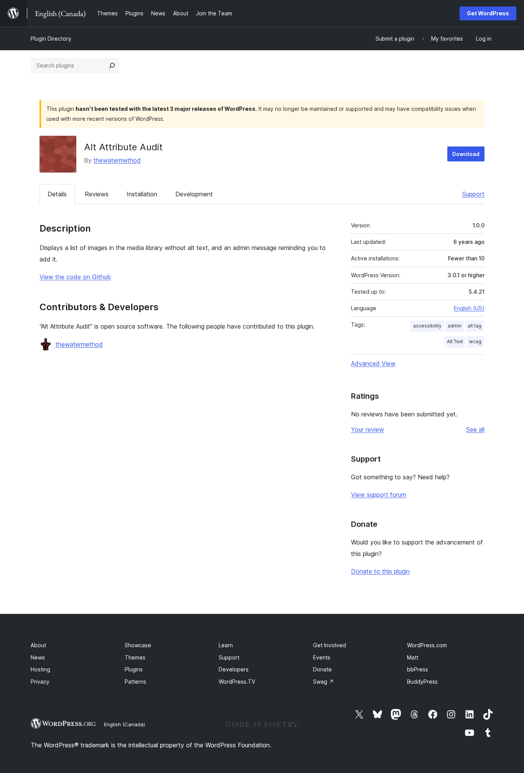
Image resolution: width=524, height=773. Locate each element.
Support (473, 194)
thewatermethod (117, 160)
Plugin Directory (51, 38)
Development (194, 194)
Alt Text (455, 341)
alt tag (474, 326)
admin (454, 326)
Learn (226, 645)
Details (57, 194)
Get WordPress (488, 13)
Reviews (97, 194)
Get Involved (329, 645)
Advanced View (373, 363)
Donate (322, 669)
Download (466, 154)
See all (475, 429)
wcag (475, 341)
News (38, 657)
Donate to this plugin (380, 571)
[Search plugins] (112, 65)
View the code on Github (75, 277)
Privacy (40, 681)
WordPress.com (427, 645)
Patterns (135, 681)
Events (321, 657)
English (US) (469, 308)
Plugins (134, 669)
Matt (413, 657)
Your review (367, 429)
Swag (323, 681)
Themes (135, 657)
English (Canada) (124, 724)
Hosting (40, 669)
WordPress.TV (237, 681)
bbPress (417, 669)
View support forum (378, 494)
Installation (142, 194)
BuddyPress (422, 681)
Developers (234, 669)
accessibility (427, 326)
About (38, 645)
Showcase (138, 645)
